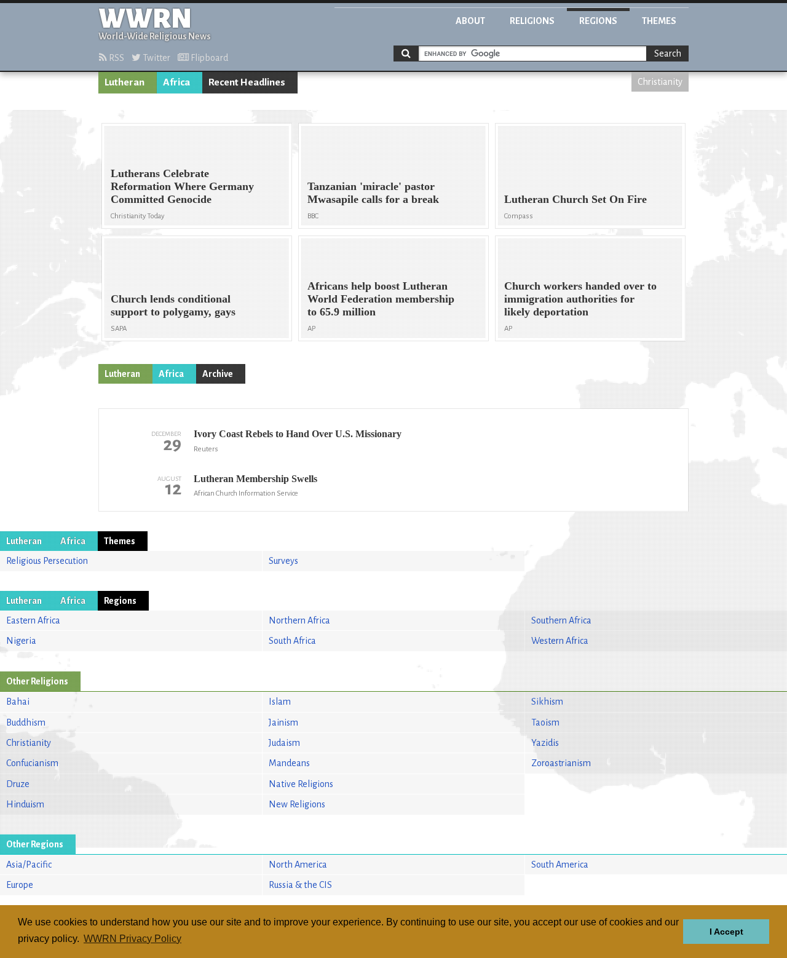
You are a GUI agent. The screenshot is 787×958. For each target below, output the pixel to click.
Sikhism (547, 702)
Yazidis (545, 743)
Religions (532, 21)
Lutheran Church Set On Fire (575, 199)
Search (667, 53)
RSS (115, 58)
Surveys (283, 561)
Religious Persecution (47, 561)
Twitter (155, 58)
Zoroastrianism (561, 763)
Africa (176, 82)
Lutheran (124, 82)
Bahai (18, 702)
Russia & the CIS (300, 885)
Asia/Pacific (29, 864)
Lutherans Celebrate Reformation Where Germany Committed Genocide (182, 186)
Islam (280, 702)
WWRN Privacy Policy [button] (132, 938)
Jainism (283, 722)
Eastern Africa (33, 620)
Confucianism (32, 763)
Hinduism (25, 804)
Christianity (660, 82)
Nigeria (21, 641)
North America (298, 864)
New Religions (297, 804)
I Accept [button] (726, 931)
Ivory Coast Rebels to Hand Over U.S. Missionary (297, 434)
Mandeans (289, 763)
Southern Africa (561, 620)
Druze (18, 784)
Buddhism (25, 722)
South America (559, 864)
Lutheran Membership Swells (255, 478)
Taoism (545, 722)
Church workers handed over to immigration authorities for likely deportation (580, 299)
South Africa (292, 641)
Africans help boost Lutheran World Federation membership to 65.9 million (380, 299)
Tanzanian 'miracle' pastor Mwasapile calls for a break (373, 192)
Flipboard (208, 58)
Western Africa (559, 641)
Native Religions (301, 784)
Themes (659, 21)
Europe (19, 885)
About (470, 21)
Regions (598, 21)
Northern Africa (299, 620)
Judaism (284, 743)
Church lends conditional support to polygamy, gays (173, 305)
